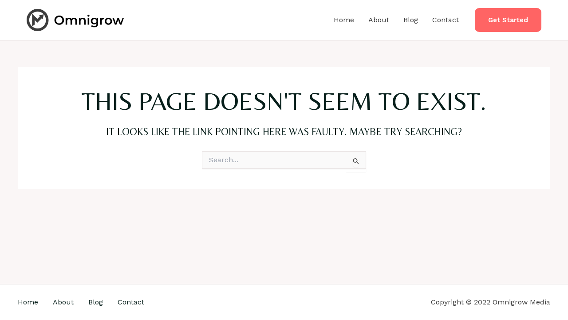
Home (344, 20)
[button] (508, 20)
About (378, 20)
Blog (410, 20)
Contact (445, 20)
